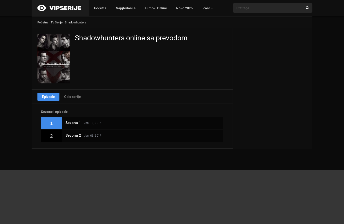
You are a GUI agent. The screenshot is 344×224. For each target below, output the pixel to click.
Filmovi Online (156, 8)
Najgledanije (125, 8)
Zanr (206, 8)
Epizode (48, 97)
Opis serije (72, 97)
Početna (100, 8)
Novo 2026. (185, 8)
